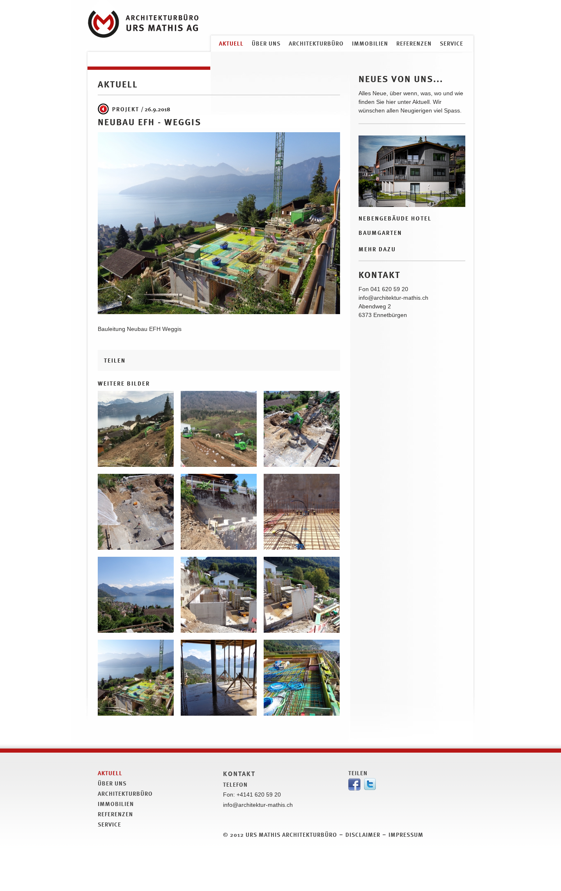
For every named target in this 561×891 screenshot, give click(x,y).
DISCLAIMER (362, 834)
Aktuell (231, 43)
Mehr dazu (377, 249)
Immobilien (370, 43)
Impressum (406, 834)
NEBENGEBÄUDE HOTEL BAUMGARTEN (395, 225)
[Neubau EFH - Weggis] (136, 462)
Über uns (266, 43)
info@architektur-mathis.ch (393, 297)
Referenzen (414, 43)
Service (451, 43)
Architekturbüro (316, 43)
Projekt (125, 109)
